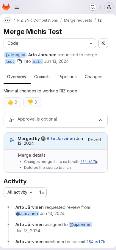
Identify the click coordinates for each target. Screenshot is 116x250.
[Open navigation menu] (17, 7)
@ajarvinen (27, 213)
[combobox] (20, 192)
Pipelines (68, 76)
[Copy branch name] (19, 61)
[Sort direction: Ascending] (42, 192)
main (37, 61)
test (10, 61)
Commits (42, 76)
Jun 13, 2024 (56, 61)
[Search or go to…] (92, 7)
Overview (16, 76)
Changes (93, 76)
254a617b (88, 161)
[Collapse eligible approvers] (100, 120)
